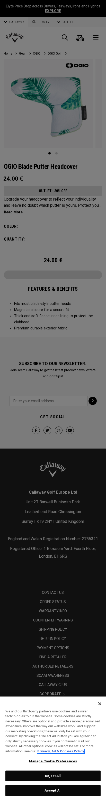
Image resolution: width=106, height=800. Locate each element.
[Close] (99, 703)
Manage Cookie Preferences (53, 761)
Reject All (53, 776)
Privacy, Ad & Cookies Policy (60, 751)
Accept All (53, 790)
